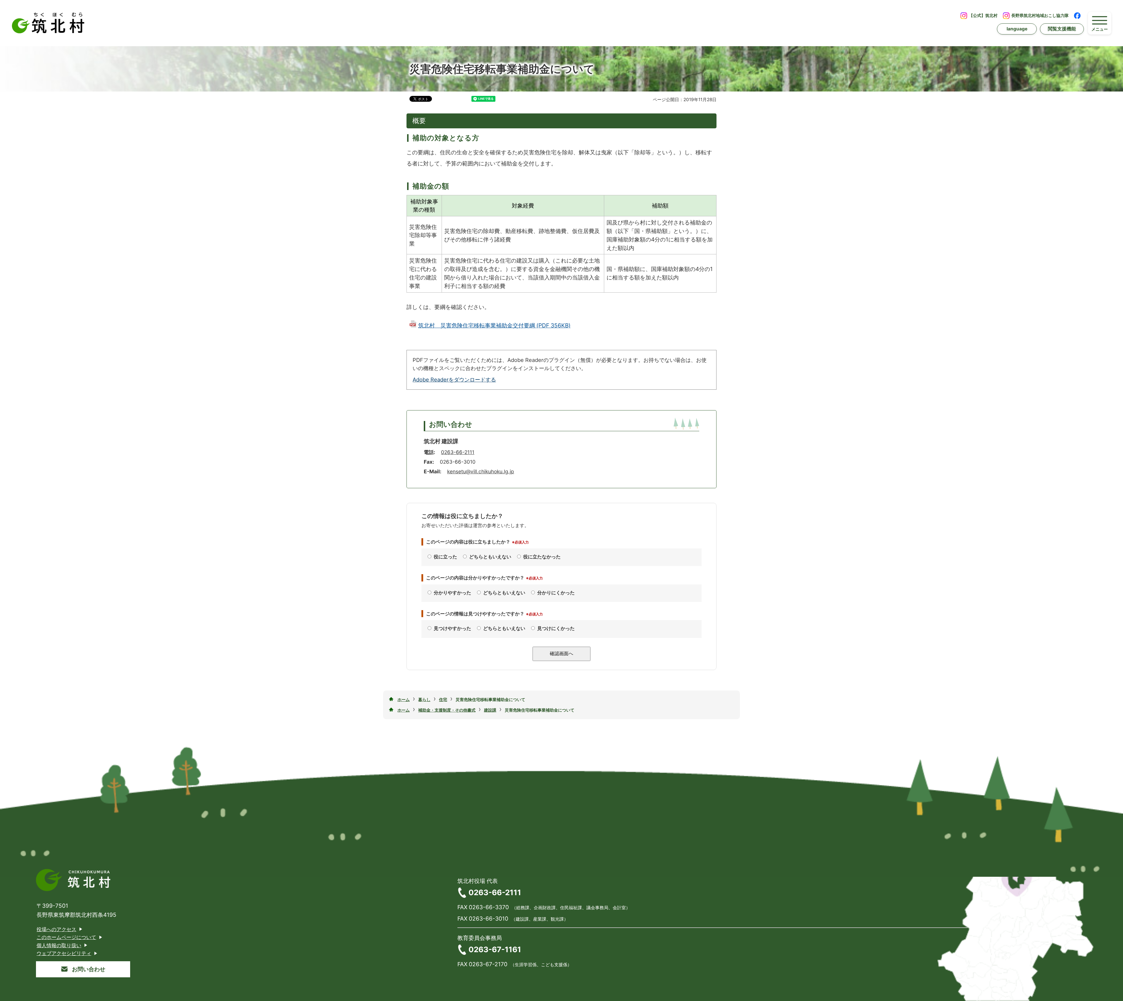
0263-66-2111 (457, 452)
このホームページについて (66, 937)
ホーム (403, 699)
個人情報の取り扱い (59, 945)
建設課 (490, 709)
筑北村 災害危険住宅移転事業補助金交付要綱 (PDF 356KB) (494, 325)
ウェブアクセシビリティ (64, 953)
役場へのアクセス (56, 929)
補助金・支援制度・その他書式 (447, 709)
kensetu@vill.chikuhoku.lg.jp (480, 471)
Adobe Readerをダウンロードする (454, 379)
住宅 (443, 699)
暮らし (424, 699)
